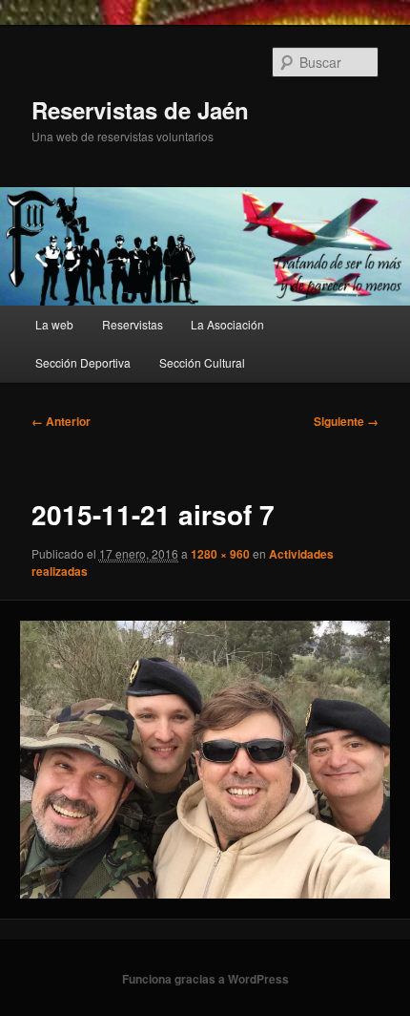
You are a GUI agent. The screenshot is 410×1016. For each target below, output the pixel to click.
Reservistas (132, 324)
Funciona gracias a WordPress (205, 978)
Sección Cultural (202, 362)
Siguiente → (346, 421)
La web (54, 324)
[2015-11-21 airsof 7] (204, 759)
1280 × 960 (220, 553)
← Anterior (61, 421)
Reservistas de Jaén (140, 110)
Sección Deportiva (83, 362)
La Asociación (227, 324)
